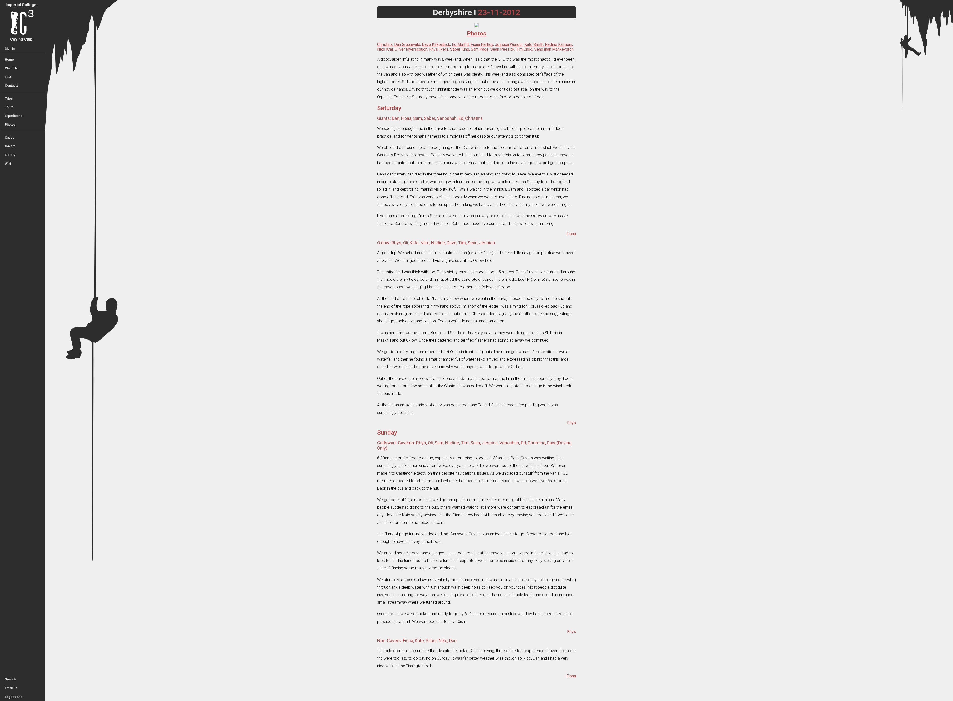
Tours (9, 107)
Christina (384, 44)
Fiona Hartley (482, 44)
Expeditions (13, 116)
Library (10, 155)
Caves (9, 137)
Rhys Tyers (438, 49)
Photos (10, 124)
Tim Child (524, 49)
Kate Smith (533, 44)
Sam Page (480, 49)
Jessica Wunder (509, 44)
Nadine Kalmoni (558, 44)
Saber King (459, 49)
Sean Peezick (502, 49)
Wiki (8, 163)
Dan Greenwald (407, 44)
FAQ (8, 77)
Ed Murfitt (460, 44)
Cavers (10, 146)
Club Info (11, 68)
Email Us (11, 688)
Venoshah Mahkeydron (554, 49)
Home (9, 59)
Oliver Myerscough (411, 49)
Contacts (11, 85)
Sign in (10, 48)
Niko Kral (385, 49)
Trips (9, 98)
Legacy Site (13, 697)
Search (10, 679)
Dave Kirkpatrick (436, 44)
